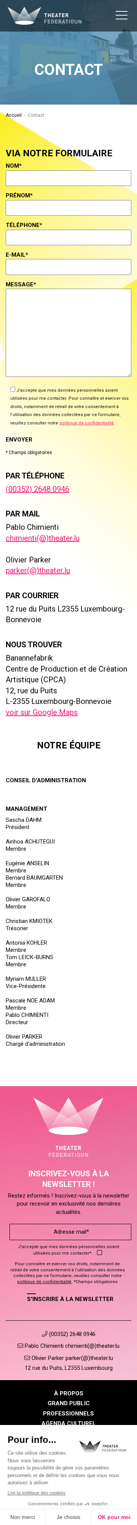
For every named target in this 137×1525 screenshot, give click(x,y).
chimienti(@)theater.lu (43, 538)
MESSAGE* (21, 284)
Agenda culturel (68, 1423)
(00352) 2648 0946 (37, 489)
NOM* (14, 165)
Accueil (14, 115)
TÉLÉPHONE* (24, 225)
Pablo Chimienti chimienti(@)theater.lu (71, 1345)
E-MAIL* (17, 254)
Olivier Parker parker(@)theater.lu (71, 1358)
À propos (68, 1393)
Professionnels (68, 1413)
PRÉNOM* (19, 195)
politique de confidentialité (86, 423)
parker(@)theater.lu (38, 570)
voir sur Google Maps (42, 712)
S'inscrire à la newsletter (70, 1299)
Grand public (69, 1403)
